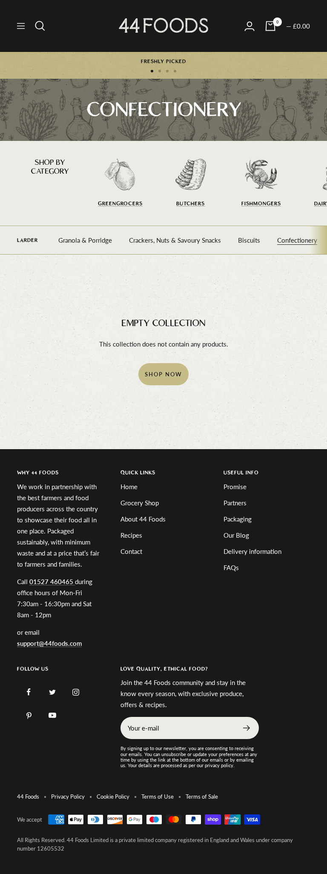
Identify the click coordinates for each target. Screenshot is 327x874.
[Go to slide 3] (167, 71)
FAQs (231, 567)
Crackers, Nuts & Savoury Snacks (175, 240)
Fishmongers (261, 203)
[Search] (40, 26)
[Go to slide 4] (175, 71)
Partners (235, 503)
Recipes (131, 535)
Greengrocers (120, 203)
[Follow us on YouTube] (52, 715)
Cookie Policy (113, 796)
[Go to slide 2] (159, 71)
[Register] (246, 728)
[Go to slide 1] (152, 71)
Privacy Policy (68, 796)
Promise (235, 486)
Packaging (238, 519)
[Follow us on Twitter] (52, 692)
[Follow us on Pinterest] (28, 715)
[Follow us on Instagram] (75, 692)
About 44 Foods (143, 519)
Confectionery (297, 240)
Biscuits (249, 240)
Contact (131, 551)
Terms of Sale (202, 796)
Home (129, 486)
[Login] (249, 26)
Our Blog (236, 535)
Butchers (190, 203)
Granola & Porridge (85, 240)
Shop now (163, 374)
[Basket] (270, 26)
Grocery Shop (139, 503)
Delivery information (252, 551)
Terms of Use (157, 796)
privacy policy (219, 765)
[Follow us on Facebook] (28, 692)
